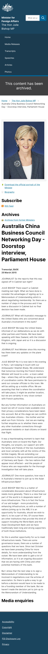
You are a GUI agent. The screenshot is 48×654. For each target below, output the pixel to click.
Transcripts (10, 51)
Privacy (5, 644)
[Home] (12, 7)
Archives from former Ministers (20, 220)
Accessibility (8, 621)
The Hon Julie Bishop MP (24, 100)
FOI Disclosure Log (11, 638)
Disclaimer (7, 633)
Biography (9, 192)
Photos (8, 72)
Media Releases (12, 44)
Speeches (9, 58)
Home (7, 37)
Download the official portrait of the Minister (22, 186)
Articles (8, 65)
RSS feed (9, 206)
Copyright (7, 627)
